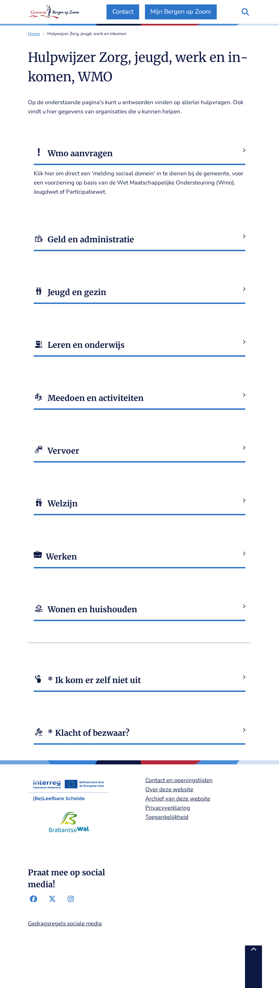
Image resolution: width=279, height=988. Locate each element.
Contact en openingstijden (179, 780)
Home (34, 33)
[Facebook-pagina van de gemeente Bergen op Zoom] (33, 899)
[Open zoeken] (245, 12)
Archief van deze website (177, 799)
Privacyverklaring (167, 808)
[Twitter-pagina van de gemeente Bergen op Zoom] (52, 899)
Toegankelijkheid (166, 817)
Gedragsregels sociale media (65, 923)
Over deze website (169, 789)
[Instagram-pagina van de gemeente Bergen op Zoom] (71, 899)
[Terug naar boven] (253, 966)
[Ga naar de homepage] (53, 12)
